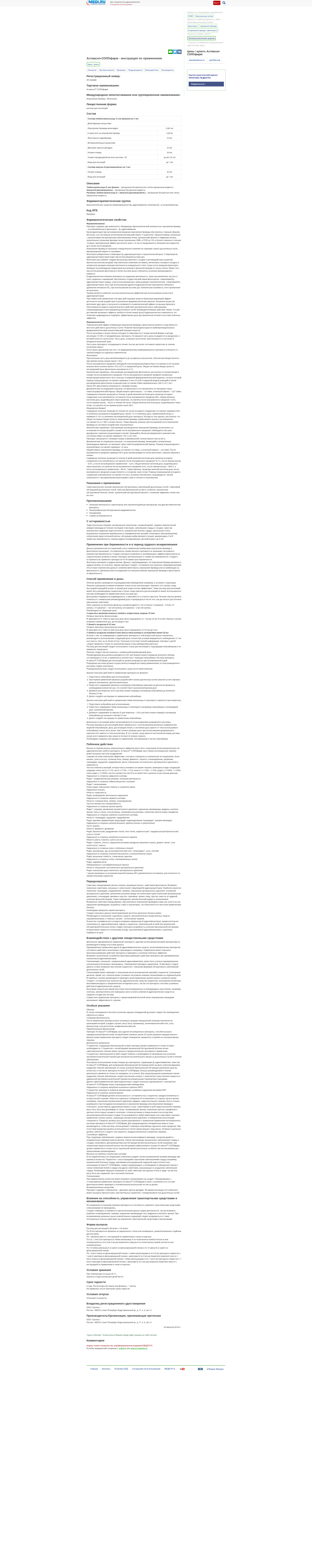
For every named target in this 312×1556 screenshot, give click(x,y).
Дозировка (121, 70)
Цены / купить (93, 64)
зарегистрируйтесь (138, 1348)
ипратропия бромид (208, 26)
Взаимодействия (151, 70)
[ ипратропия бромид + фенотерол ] (202, 30)
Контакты (106, 1368)
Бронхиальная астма (204, 16)
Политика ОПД (121, 1368)
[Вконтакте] (179, 53)
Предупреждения (135, 70)
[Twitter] (175, 53)
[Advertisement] (134, 29)
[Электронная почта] (170, 53)
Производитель (167, 70)
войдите (122, 1348)
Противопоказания (106, 70)
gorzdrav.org (214, 60)
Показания (92, 70)
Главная (94, 1368)
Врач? (217, 2)
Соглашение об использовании (121, 4)
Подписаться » (198, 84)
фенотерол (192, 26)
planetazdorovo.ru (197, 60)
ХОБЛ (190, 16)
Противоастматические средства (201, 38)
